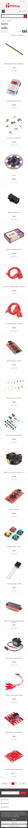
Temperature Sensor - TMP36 (14, 583)
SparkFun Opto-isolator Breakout (14, 732)
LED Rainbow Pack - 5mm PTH (14, 398)
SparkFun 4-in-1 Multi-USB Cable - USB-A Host (14, 286)
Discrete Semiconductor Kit (14, 138)
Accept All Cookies (14, 825)
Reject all (14, 822)
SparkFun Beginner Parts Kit (14, 101)
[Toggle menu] (3, 11)
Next (23, 783)
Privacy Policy (16, 816)
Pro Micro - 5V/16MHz (14, 509)
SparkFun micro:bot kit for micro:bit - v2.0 (14, 472)
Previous (5, 783)
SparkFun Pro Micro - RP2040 (14, 361)
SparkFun (9, 20)
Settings (14, 819)
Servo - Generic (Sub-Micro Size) (14, 658)
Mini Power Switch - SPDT (14, 212)
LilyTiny (14, 175)
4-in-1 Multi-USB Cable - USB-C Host (14, 323)
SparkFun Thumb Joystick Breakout (14, 769)
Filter (5, 31)
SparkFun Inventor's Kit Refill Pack (14, 435)
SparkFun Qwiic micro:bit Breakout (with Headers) (14, 621)
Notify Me (14, 108)
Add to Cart (14, 70)
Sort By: (13, 35)
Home (3, 20)
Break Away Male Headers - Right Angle (14, 63)
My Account (22, 1)
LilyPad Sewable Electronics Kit (14, 249)
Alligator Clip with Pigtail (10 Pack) (14, 695)
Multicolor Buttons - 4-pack (14, 546)
